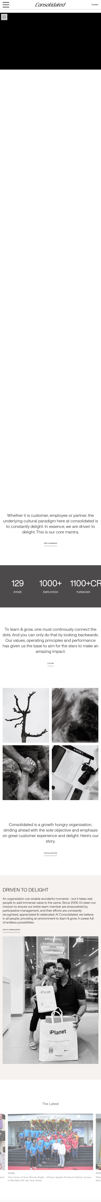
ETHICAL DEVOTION (50, 853)
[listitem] (50, 1143)
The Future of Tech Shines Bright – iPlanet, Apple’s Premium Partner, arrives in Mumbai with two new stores (49, 1174)
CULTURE (50, 663)
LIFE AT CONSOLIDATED (11, 930)
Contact (95, 4)
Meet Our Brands (50, 543)
